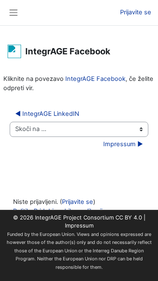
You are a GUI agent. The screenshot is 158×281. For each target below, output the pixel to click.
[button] (100, 12)
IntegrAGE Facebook (95, 79)
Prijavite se (135, 12)
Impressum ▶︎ (123, 144)
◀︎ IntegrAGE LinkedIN (47, 114)
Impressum (79, 225)
